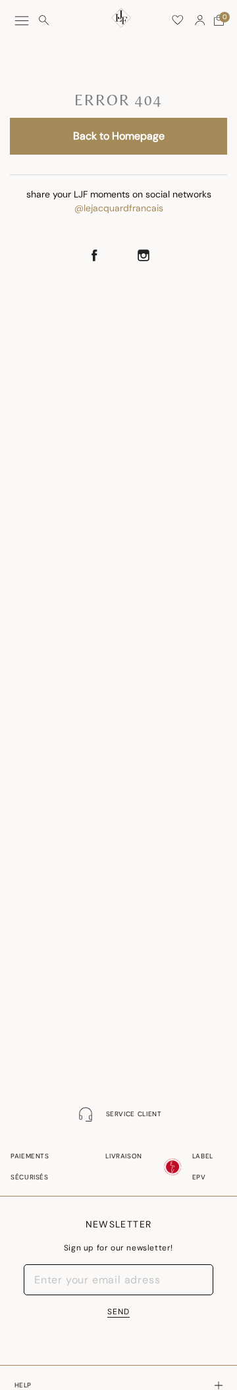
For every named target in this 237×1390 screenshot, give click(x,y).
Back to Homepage (119, 136)
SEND (118, 1311)
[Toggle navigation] (22, 20)
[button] (200, 20)
